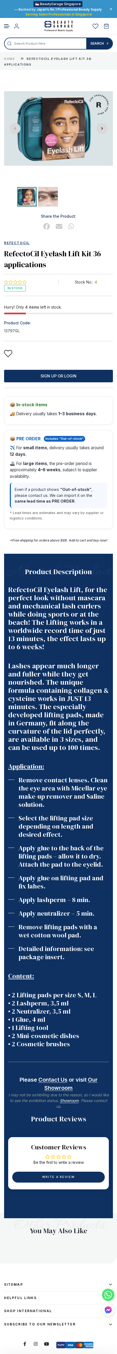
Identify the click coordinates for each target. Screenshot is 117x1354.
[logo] (58, 26)
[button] (7, 26)
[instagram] (35, 1343)
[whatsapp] (71, 226)
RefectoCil (17, 243)
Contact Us (52, 1079)
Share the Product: (58, 216)
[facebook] (46, 226)
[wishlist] (95, 26)
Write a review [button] (58, 1177)
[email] (59, 226)
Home (9, 59)
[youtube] (46, 1343)
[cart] (108, 26)
